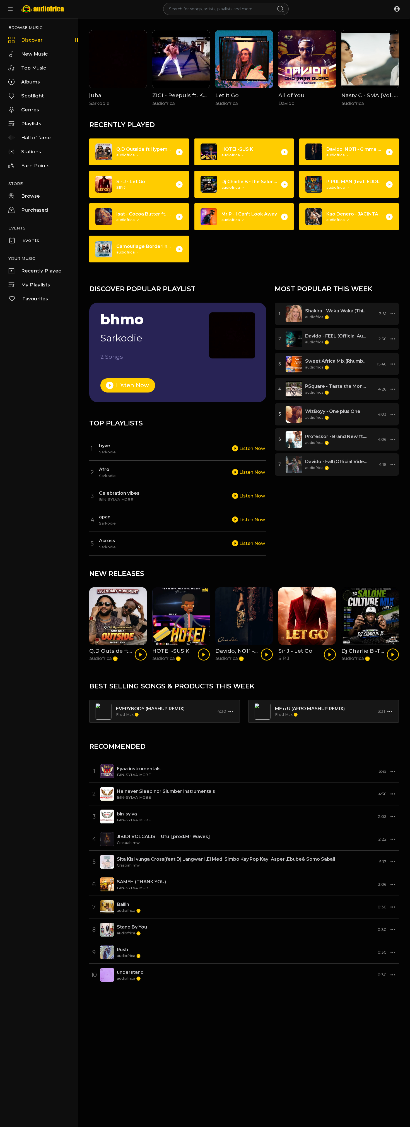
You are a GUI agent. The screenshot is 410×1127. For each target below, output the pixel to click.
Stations (31, 151)
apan (104, 517)
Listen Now (132, 385)
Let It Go (227, 95)
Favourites (35, 299)
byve (104, 445)
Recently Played (41, 271)
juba (95, 95)
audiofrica (163, 103)
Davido (286, 103)
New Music (34, 54)
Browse (30, 196)
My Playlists (35, 285)
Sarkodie (99, 103)
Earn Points (35, 165)
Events (30, 240)
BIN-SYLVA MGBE (116, 499)
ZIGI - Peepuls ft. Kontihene (190, 95)
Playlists (31, 123)
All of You (291, 95)
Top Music (33, 68)
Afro (104, 469)
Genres (30, 110)
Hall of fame (36, 137)
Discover (32, 40)
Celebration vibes (119, 493)
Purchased (34, 210)
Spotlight (32, 96)
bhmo (122, 319)
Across (107, 540)
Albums (30, 82)
